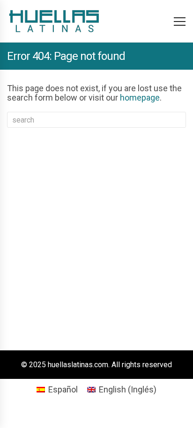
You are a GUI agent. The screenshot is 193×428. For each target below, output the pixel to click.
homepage (140, 97)
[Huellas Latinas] (54, 21)
